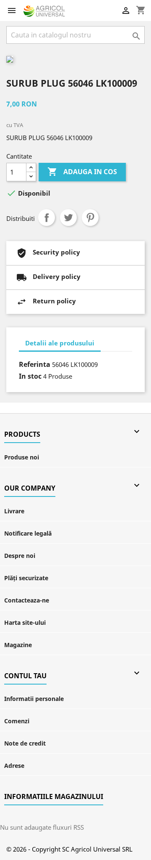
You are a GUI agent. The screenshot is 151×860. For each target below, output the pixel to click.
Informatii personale (34, 699)
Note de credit (25, 743)
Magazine (18, 645)
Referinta (34, 364)
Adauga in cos (82, 172)
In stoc (30, 376)
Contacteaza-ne (26, 600)
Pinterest (90, 217)
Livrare (14, 511)
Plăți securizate (26, 578)
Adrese (14, 766)
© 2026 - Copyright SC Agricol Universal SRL (69, 849)
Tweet (68, 217)
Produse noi (21, 457)
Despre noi (19, 556)
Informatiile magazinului (53, 796)
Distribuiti (46, 217)
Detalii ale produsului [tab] (59, 343)
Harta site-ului (25, 622)
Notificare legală (28, 533)
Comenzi (16, 721)
